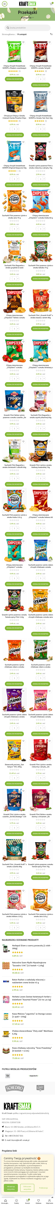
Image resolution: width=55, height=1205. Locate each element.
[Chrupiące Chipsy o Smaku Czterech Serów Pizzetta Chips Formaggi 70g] (14, 101)
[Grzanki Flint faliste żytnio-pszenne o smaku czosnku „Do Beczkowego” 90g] (14, 400)
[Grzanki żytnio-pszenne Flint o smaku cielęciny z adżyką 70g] (40, 151)
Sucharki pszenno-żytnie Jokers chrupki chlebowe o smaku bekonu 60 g (40, 716)
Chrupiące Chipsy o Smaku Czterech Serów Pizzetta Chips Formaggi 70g (14, 117)
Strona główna (8, 34)
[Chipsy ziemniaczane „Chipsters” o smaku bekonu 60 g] (40, 500)
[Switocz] (40, 1088)
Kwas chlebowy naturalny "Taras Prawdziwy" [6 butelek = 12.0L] (32, 1049)
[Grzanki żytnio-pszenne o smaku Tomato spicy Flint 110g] (14, 600)
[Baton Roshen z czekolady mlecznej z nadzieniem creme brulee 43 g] (6, 984)
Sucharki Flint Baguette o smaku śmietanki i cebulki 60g (14, 466)
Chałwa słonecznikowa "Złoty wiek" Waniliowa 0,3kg (32, 1032)
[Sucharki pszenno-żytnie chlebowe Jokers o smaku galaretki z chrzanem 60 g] (40, 650)
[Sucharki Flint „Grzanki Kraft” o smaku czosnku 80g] (14, 849)
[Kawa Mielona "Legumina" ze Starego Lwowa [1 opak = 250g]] (6, 1019)
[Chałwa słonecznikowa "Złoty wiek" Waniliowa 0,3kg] (6, 1036)
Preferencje (43, 1188)
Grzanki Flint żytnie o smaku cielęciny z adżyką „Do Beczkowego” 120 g (41, 766)
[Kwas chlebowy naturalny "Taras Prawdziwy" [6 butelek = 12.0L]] (6, 1053)
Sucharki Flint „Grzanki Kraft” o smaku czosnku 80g (14, 865)
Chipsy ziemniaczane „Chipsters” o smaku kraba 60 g (41, 216)
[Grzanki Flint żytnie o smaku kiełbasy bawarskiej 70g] (40, 450)
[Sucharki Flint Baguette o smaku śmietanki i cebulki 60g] (14, 450)
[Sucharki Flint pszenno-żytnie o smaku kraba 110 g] (14, 500)
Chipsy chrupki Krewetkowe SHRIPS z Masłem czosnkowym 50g (14, 68)
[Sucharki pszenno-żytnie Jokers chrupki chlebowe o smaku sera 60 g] (40, 600)
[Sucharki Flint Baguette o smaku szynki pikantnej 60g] (40, 400)
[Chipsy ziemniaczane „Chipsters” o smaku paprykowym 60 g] (14, 350)
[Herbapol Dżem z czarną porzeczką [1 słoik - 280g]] (6, 950)
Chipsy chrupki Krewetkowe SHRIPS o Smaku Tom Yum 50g (41, 116)
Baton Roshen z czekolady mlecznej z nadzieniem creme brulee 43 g (28, 981)
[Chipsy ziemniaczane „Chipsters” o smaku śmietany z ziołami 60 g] (40, 350)
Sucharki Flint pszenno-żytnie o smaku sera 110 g (40, 915)
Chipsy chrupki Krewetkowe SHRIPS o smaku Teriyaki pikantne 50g (40, 68)
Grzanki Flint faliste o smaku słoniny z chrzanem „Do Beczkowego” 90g (41, 816)
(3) (46, 71)
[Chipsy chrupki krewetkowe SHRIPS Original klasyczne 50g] (14, 151)
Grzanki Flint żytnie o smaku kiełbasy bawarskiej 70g (41, 466)
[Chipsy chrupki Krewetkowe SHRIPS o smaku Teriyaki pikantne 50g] (40, 51)
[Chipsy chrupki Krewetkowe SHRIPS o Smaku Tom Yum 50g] (40, 101)
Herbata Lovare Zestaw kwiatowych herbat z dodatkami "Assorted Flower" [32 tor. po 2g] (31, 998)
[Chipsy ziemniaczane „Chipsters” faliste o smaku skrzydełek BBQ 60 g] (14, 300)
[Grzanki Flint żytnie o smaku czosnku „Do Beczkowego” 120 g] (14, 799)
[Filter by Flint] (14, 1076)
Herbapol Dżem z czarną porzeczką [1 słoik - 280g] (31, 947)
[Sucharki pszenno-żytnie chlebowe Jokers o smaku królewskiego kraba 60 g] (14, 650)
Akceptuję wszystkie (11, 1187)
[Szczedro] (15, 1088)
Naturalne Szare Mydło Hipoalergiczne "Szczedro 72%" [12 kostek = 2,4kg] (29, 964)
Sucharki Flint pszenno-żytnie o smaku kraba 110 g (14, 516)
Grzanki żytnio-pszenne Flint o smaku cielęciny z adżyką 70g (40, 166)
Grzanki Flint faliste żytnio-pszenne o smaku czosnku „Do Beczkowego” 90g (14, 417)
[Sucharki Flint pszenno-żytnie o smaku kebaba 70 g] (40, 251)
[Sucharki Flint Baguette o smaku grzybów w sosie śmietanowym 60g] (14, 251)
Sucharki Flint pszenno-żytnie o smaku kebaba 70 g (40, 266)
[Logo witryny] (27, 3)
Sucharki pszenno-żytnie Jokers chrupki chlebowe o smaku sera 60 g (40, 617)
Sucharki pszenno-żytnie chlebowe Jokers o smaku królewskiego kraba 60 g (14, 667)
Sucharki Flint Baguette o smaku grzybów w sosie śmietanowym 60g (14, 267)
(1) (20, 71)
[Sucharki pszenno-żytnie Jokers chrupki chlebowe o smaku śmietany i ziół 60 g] (40, 550)
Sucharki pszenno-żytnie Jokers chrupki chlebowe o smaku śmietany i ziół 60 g (40, 567)
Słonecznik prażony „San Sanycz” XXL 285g (14, 765)
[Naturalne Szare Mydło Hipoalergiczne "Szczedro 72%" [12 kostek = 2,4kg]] (6, 967)
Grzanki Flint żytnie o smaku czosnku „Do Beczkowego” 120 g (14, 816)
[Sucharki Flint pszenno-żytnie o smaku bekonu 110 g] (14, 899)
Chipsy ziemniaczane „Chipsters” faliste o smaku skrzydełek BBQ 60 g (14, 317)
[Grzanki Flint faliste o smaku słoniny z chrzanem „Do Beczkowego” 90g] (40, 799)
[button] (14, 79)
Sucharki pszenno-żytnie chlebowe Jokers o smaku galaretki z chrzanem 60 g (41, 667)
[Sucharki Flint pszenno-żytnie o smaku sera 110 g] (40, 899)
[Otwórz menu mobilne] (5, 3)
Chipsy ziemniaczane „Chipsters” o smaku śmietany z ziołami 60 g (40, 367)
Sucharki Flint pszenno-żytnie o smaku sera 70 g (14, 216)
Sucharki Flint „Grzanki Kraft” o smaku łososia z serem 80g (41, 316)
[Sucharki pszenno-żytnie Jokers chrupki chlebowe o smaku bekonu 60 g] (40, 700)
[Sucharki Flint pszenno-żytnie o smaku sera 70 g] (14, 201)
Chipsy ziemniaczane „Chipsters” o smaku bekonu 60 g (41, 517)
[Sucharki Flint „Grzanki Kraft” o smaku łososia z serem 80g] (40, 300)
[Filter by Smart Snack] (40, 1076)
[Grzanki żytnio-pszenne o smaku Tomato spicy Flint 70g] (40, 849)
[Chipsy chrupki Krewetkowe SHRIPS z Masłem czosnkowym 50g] (14, 51)
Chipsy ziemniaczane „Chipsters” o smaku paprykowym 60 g (14, 367)
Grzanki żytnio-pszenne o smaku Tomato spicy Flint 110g (14, 616)
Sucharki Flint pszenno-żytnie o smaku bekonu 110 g (14, 915)
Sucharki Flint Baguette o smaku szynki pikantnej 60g (40, 416)
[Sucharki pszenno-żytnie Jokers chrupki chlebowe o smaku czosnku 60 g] (14, 700)
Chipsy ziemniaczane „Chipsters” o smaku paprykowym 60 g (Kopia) (14, 567)
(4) (20, 121)
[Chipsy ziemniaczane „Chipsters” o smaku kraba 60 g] (40, 201)
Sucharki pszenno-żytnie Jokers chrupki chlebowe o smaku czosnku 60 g (14, 716)
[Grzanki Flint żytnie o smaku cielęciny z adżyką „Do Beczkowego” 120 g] (40, 750)
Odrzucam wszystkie (27, 1187)
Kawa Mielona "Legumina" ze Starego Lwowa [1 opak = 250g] (32, 1015)
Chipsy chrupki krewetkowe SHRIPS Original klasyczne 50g (14, 166)
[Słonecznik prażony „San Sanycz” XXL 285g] (14, 750)
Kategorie (26, 17)
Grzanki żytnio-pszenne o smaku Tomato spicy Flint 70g (40, 865)
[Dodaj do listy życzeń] (23, 42)
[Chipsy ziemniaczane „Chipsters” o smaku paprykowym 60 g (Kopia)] (14, 550)
